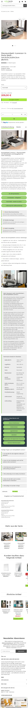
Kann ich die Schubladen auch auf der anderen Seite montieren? (13, 461)
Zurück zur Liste (5, 11)
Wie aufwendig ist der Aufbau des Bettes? (14, 474)
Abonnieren (21, 651)
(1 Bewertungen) (11, 63)
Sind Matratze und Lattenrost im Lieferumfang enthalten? (12, 467)
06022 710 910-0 (5, 690)
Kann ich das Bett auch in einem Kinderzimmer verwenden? (11, 479)
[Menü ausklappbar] (2, 1)
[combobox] (14, 87)
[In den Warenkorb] (2, 16)
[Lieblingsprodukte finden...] (25, 5)
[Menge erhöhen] (25, 114)
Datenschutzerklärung (7, 643)
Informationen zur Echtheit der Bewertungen (13, 707)
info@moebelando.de (6, 695)
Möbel (8, 68)
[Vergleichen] (19, 19)
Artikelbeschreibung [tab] (7, 127)
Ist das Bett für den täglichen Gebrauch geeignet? (13, 454)
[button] (19, 1)
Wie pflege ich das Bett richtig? (12, 485)
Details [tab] (18, 127)
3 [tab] (15, 45)
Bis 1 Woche (15, 491)
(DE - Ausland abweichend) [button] (17, 108)
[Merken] (23, 19)
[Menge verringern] (3, 114)
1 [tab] (12, 45)
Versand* (14, 102)
